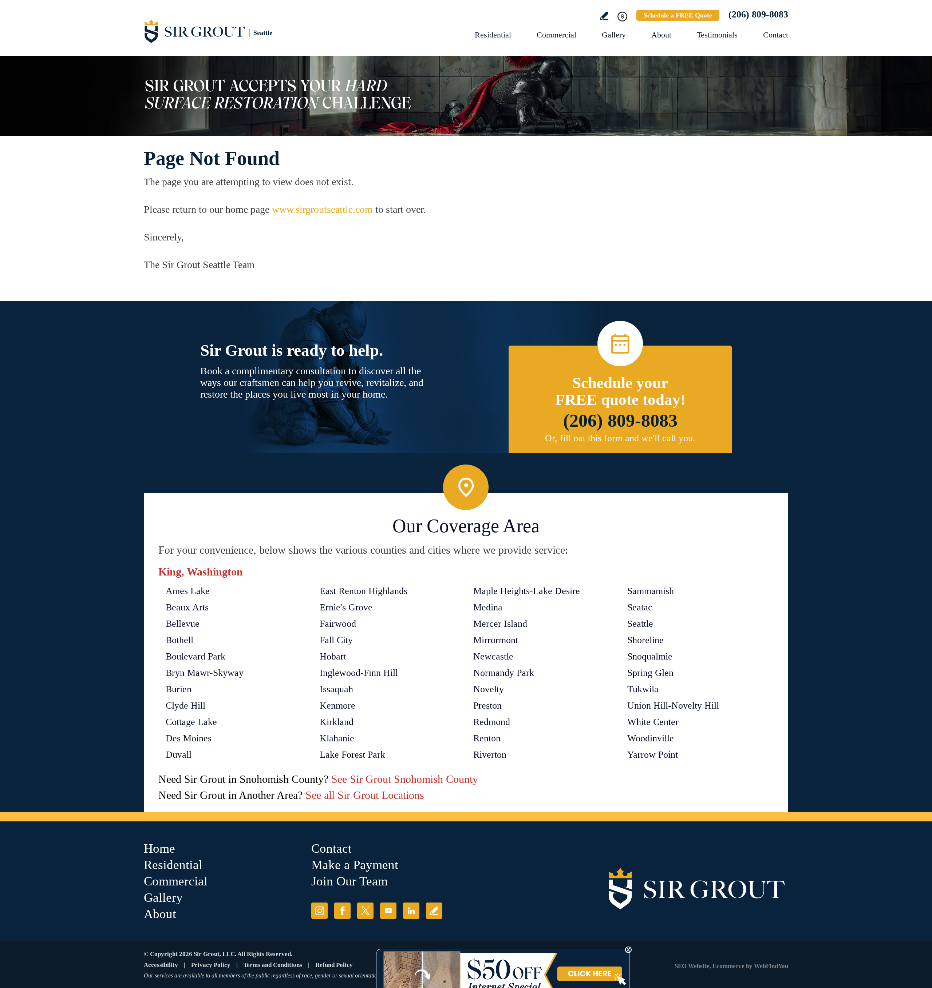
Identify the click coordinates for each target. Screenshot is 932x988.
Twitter (365, 911)
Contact (775, 34)
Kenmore (337, 705)
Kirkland (337, 722)
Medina (487, 607)
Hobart (333, 656)
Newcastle (493, 656)
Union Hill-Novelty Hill (673, 705)
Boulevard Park (195, 656)
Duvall (178, 754)
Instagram (319, 911)
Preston (487, 705)
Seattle (640, 623)
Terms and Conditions (273, 964)
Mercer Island (500, 623)
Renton (487, 738)
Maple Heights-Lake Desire (526, 591)
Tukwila (643, 689)
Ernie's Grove (346, 607)
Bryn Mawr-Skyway (205, 673)
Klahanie (337, 738)
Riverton (489, 754)
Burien (178, 689)
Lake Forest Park (352, 754)
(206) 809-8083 (758, 14)
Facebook (342, 911)
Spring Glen (650, 673)
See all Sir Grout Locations (364, 795)
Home (159, 848)
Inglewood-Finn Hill (359, 673)
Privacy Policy (210, 964)
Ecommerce (728, 966)
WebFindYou (771, 966)
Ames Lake (188, 591)
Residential (493, 34)
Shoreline (645, 640)
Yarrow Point (652, 754)
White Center (653, 722)
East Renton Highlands (363, 591)
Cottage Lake (191, 722)
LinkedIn (411, 911)
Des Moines (189, 738)
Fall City (336, 640)
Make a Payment (354, 865)
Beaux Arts (187, 607)
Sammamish (650, 591)
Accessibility (161, 964)
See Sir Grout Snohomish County (404, 779)
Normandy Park (503, 673)
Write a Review (604, 16)
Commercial (556, 34)
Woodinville (650, 738)
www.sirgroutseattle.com (322, 209)
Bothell (179, 640)
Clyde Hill (185, 705)
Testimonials (717, 34)
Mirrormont (495, 640)
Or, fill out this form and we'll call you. (620, 438)
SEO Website (692, 966)
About (661, 34)
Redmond (491, 722)
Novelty (488, 689)
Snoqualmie (649, 656)
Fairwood (338, 623)
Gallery (614, 34)
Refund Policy (334, 964)
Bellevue (183, 623)
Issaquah (336, 689)
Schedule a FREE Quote (678, 15)
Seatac (639, 607)
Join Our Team (349, 881)
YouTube (388, 911)
